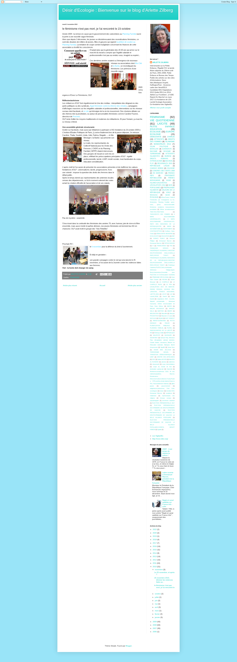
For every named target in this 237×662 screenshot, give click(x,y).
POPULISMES (155, 188)
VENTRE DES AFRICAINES (166, 357)
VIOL (153, 359)
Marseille (164, 313)
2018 (155, 540)
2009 (155, 622)
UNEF (152, 357)
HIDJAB (164, 279)
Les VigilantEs (157, 436)
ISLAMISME (170, 141)
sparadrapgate (154, 400)
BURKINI (168, 156)
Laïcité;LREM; (154, 296)
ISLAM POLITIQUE (159, 146)
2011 (155, 563)
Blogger (129, 646)
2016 (155, 546)
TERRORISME (155, 154)
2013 (155, 556)
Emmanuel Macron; (156, 243)
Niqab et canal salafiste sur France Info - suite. (168, 503)
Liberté (165, 296)
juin (156, 601)
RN (151, 332)
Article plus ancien (135, 285)
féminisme (153, 195)
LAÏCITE (162, 123)
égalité (159, 429)
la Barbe (116, 66)
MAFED (169, 306)
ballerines (172, 362)
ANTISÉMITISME (155, 229)
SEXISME (167, 151)
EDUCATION (165, 236)
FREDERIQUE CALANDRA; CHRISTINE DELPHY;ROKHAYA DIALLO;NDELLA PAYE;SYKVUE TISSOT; (162, 253)
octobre (158, 594)
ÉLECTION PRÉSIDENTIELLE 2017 (163, 403)
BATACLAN (154, 149)
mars (157, 611)
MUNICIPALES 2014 (162, 144)
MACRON (168, 161)
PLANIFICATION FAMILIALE (160, 325)
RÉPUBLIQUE (170, 332)
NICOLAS (153, 318)
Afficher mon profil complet (160, 108)
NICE (170, 185)
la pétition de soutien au (126, 42)
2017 (155, 543)
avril (156, 607)
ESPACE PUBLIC (159, 238)
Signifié (163, 347)
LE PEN (169, 284)
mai (156, 604)
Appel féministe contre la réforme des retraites (108, 106)
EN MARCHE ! (158, 173)
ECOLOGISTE (154, 236)
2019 (155, 536)
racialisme (169, 393)
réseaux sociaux (165, 398)
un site (86, 111)
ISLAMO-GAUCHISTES (158, 183)
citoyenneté (155, 364)
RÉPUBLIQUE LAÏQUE (160, 166)
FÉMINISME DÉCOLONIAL (160, 277)
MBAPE (169, 311)
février (157, 614)
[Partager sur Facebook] (108, 274)
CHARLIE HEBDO (156, 168)
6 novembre (96, 247)
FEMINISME (74, 277)
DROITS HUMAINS (159, 159)
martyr (162, 391)
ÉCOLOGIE (154, 197)
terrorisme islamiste (168, 400)
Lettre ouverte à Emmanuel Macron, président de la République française (163, 477)
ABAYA (169, 226)
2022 (155, 529)
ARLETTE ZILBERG (160, 62)
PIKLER (167, 323)
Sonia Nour (171, 347)
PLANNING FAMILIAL (157, 328)
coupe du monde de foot (162, 366)
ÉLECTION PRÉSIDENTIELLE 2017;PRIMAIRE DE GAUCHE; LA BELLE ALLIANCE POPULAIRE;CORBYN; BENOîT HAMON (162, 424)
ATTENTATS (159, 139)
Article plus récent (70, 285)
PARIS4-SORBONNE (159, 320)
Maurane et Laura (166, 316)
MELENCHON (154, 313)
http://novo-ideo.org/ (160, 439)
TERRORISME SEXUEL (159, 352)
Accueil (102, 285)
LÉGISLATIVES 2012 (158, 185)
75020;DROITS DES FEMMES (160, 214)
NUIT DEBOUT (170, 318)
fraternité (169, 369)
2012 (155, 560)
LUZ (171, 294)
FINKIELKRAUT (162, 245)
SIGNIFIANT (154, 337)
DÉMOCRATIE (155, 137)
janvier (157, 617)
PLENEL (169, 328)
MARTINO (161, 311)
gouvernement (165, 386)
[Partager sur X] (106, 274)
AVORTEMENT (167, 229)
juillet (157, 597)
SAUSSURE (168, 335)
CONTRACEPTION (156, 231)
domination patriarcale (157, 369)
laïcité (167, 195)
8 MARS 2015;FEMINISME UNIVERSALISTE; (162, 216)
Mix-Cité (138, 63)
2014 (155, 553)
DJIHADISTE (167, 149)
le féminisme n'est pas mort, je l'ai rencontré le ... (164, 587)
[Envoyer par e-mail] (101, 274)
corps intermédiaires (168, 364)
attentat (163, 362)
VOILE (168, 192)
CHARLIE (171, 137)
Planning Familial (129, 34)
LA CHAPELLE (164, 282)
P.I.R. (152, 163)
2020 (155, 533)
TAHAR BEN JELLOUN (162, 350)
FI (153, 245)
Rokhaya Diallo (158, 332)
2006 (155, 632)
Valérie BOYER (162, 359)
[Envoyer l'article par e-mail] (96, 274)
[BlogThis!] (103, 274)
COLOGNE (171, 168)
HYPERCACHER (156, 161)
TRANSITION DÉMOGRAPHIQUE (161, 354)
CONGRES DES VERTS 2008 (163, 171)
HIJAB (168, 180)
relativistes (153, 395)
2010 (155, 567)
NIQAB (160, 318)
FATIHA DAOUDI (169, 243)
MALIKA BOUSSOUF (157, 308)
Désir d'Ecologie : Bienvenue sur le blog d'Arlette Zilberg (117, 10)
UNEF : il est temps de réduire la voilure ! (167, 452)
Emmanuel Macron (165, 241)
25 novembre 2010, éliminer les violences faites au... (163, 580)
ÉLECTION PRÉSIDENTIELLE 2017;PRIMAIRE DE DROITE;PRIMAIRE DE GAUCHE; (162, 408)
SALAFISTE (156, 335)
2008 (155, 625)
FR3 (171, 245)
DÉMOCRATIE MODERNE (164, 233)
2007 (155, 628)
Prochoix (76, 116)
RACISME (153, 151)
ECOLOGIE (155, 131)
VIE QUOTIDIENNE (162, 120)
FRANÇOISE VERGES (159, 248)
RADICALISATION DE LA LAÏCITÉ (161, 330)
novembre (159, 570)
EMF (173, 236)
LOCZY (164, 294)
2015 (155, 550)
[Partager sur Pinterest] (110, 274)
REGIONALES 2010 (164, 163)
